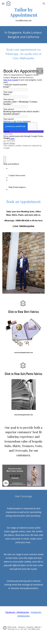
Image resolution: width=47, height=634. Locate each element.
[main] (23, 12)
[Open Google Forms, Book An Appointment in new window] (39, 71)
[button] (3, 3)
